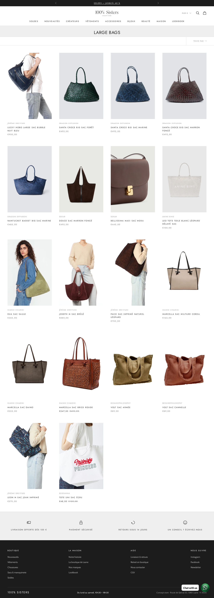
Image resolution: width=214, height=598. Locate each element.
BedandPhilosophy (121, 403)
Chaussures (13, 567)
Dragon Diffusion (69, 123)
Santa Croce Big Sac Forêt (76, 127)
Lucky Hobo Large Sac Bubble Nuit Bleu (27, 129)
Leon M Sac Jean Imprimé (23, 497)
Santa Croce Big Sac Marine (129, 127)
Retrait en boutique (139, 562)
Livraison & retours (139, 557)
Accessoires (113, 21)
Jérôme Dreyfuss (16, 123)
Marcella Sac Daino (20, 407)
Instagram (195, 557)
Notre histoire (75, 557)
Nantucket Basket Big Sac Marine (29, 220)
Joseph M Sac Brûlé (71, 314)
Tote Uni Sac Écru (71, 497)
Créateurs (72, 21)
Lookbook (178, 21)
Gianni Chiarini (16, 310)
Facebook (195, 562)
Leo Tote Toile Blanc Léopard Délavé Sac (181, 222)
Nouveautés (52, 21)
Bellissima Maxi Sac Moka (127, 220)
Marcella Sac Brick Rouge (76, 407)
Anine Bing (168, 216)
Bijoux (131, 21)
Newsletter (196, 567)
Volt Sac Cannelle (174, 407)
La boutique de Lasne (78, 562)
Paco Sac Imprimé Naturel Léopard (127, 316)
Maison (161, 21)
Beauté (146, 21)
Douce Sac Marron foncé (75, 220)
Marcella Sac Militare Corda (181, 314)
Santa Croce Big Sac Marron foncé (181, 129)
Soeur (62, 216)
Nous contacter (138, 567)
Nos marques (75, 567)
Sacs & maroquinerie (17, 572)
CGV (133, 572)
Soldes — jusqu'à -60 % (107, 3)
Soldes (33, 21)
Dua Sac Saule (17, 314)
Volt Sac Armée (121, 407)
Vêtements (92, 21)
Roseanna (64, 493)
